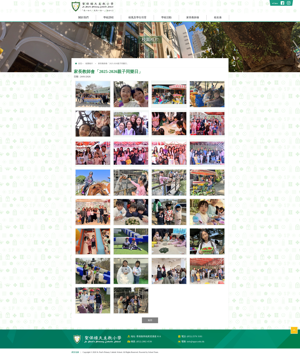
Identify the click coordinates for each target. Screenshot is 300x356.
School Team (153, 352)
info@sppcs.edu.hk (195, 341)
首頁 (80, 63)
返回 (150, 320)
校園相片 (89, 63)
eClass (275, 3)
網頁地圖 (75, 352)
